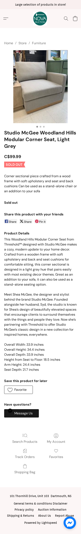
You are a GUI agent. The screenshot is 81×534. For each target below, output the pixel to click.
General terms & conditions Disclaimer (40, 503)
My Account (56, 441)
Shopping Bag (24, 472)
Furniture (39, 43)
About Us (44, 515)
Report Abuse (64, 515)
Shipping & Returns (20, 515)
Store (22, 43)
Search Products (24, 441)
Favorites (56, 457)
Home (8, 43)
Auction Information (52, 509)
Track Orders (25, 457)
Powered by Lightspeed (40, 522)
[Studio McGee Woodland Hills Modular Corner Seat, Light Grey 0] (40, 86)
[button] (40, 18)
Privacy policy (24, 509)
